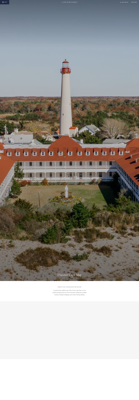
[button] (109, 355)
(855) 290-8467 (125, 2)
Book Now (134, 2)
